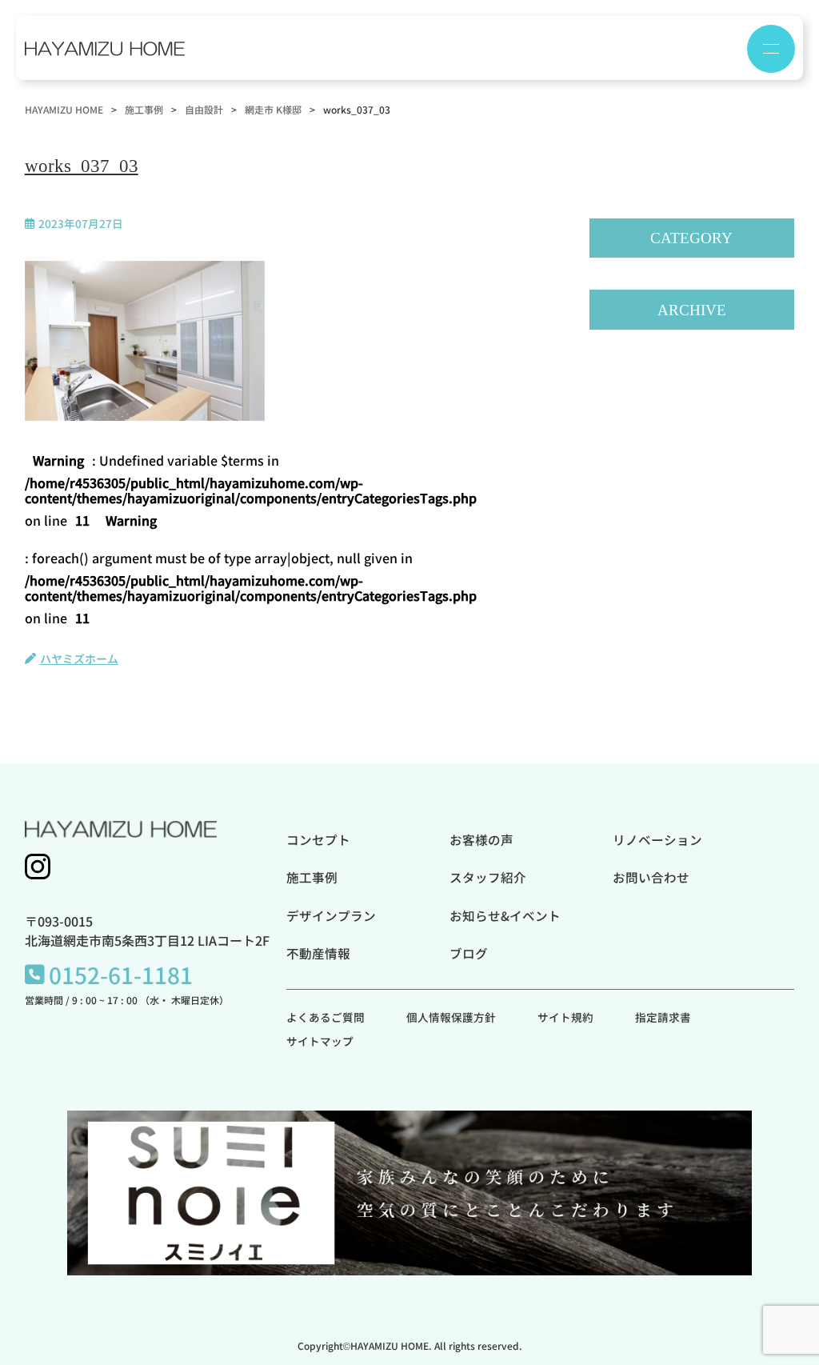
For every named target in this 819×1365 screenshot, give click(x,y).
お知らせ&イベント (505, 915)
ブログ (468, 953)
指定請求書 (663, 1017)
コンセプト (318, 839)
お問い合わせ (651, 877)
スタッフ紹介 (487, 877)
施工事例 (312, 877)
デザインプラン (331, 915)
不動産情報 (318, 953)
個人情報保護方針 (451, 1017)
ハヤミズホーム (79, 658)
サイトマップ (320, 1041)
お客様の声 (481, 839)
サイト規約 (565, 1017)
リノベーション (657, 839)
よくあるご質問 (325, 1017)
